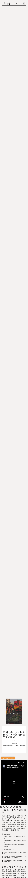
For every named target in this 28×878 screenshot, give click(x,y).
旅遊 (14, 741)
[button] (16, 3)
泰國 (17, 741)
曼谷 (15, 740)
